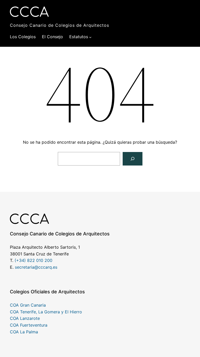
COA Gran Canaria (28, 305)
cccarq (45, 267)
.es (54, 267)
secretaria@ (26, 267)
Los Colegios (23, 36)
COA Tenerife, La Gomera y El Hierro (46, 311)
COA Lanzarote (25, 318)
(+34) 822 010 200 (33, 260)
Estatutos (78, 36)
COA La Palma (24, 331)
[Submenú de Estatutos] (90, 37)
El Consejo (52, 36)
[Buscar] (132, 159)
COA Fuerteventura (28, 325)
